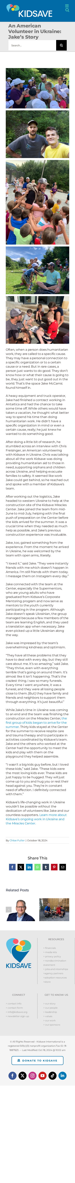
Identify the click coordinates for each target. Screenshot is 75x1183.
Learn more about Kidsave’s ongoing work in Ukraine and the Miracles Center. (36, 819)
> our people (50, 1007)
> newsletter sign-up (17, 1016)
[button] (9, 909)
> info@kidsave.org (16, 1012)
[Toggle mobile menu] (67, 6)
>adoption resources (55, 977)
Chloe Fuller (17, 840)
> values (47, 1016)
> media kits (50, 952)
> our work (49, 1020)
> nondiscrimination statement (54, 962)
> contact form (14, 1007)
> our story (49, 1003)
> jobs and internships (55, 969)
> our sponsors (51, 1024)
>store (46, 981)
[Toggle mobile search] (67, 10)
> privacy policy (52, 956)
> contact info (14, 1003)
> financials (49, 948)
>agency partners (53, 973)
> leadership (50, 1012)
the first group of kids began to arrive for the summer (36, 723)
